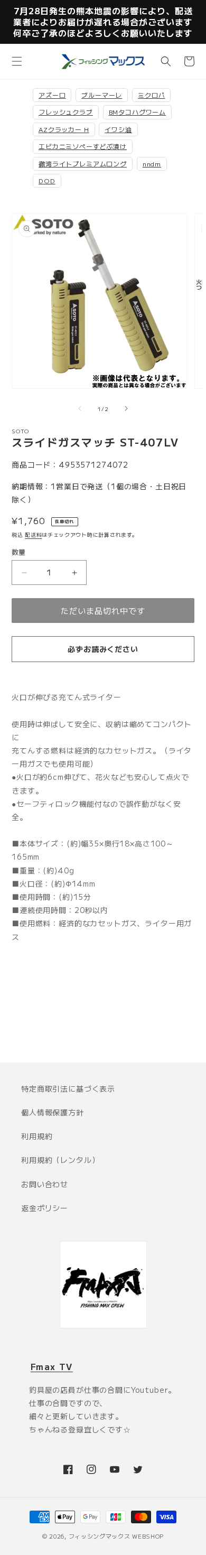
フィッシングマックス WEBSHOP (116, 1536)
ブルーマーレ (101, 94)
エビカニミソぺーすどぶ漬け (83, 146)
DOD (47, 180)
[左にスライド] (79, 408)
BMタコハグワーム (137, 111)
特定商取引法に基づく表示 (68, 1088)
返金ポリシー (44, 1208)
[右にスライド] (126, 408)
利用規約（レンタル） (60, 1159)
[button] (17, 61)
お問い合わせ (44, 1184)
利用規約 (36, 1136)
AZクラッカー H (64, 129)
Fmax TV (52, 1366)
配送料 (33, 534)
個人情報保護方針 (52, 1112)
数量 (19, 552)
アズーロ (52, 94)
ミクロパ (151, 94)
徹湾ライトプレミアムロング (83, 163)
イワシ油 (118, 129)
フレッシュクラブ (66, 111)
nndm (152, 163)
